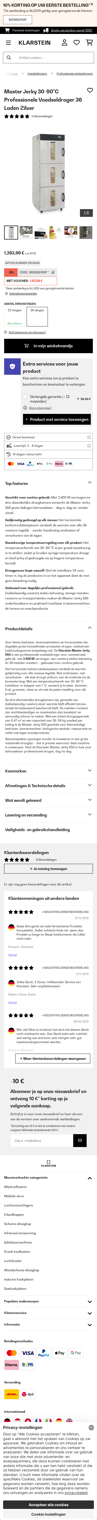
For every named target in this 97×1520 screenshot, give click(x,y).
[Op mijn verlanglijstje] (90, 90)
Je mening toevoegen (50, 869)
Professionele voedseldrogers (75, 73)
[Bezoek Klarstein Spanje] (59, 1421)
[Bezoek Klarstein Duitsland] (7, 1421)
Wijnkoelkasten (15, 1187)
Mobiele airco (14, 1196)
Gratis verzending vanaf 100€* (72, 30)
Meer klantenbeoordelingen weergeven (54, 1058)
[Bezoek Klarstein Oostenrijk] (17, 1421)
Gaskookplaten (15, 1289)
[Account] (64, 42)
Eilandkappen (14, 1214)
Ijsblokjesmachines (18, 1242)
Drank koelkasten (17, 1252)
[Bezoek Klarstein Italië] (49, 1421)
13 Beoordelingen (42, 116)
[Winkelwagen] (89, 42)
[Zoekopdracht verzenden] (9, 58)
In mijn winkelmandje (53, 346)
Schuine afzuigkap (17, 1224)
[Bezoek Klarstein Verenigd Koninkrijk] (69, 1421)
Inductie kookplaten (18, 1279)
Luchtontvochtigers (18, 1205)
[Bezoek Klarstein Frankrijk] (38, 1421)
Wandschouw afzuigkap (21, 1270)
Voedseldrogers (37, 73)
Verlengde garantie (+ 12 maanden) (49, 398)
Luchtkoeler (13, 1261)
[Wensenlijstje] (76, 42)
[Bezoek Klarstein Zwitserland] (28, 1421)
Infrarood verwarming (20, 1233)
